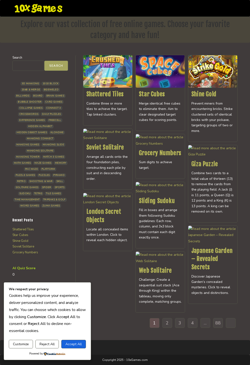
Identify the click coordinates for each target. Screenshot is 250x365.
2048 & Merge (31, 89)
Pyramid (58, 175)
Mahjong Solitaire (40, 150)
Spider (46, 187)
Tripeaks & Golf (54, 199)
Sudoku (25, 193)
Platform (48, 169)
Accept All (73, 344)
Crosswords (28, 114)
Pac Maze (31, 169)
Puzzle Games (25, 175)
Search (17, 57)
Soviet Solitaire (105, 147)
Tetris (38, 193)
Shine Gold (204, 94)
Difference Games (32, 120)
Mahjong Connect (40, 138)
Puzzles (44, 175)
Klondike (57, 132)
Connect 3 (53, 108)
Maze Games (42, 163)
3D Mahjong (30, 83)
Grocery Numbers (160, 153)
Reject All (47, 344)
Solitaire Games (27, 187)
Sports (59, 187)
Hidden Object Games (32, 132)
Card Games (53, 102)
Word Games (29, 205)
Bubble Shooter (30, 102)
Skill (59, 181)
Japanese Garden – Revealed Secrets (212, 259)
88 (218, 323)
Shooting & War (41, 181)
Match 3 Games (53, 157)
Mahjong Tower (28, 157)
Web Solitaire (155, 270)
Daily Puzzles (51, 114)
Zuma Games (51, 205)
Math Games (22, 163)
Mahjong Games (27, 144)
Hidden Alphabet (40, 126)
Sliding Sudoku (157, 200)
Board (38, 95)
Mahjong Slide (53, 144)
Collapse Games (30, 108)
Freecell (55, 120)
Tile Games (53, 193)
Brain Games (55, 95)
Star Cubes (152, 94)
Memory (60, 163)
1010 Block (50, 83)
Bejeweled (51, 89)
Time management (27, 199)
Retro (21, 181)
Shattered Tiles (105, 94)
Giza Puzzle (204, 164)
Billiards (23, 95)
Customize (21, 344)
